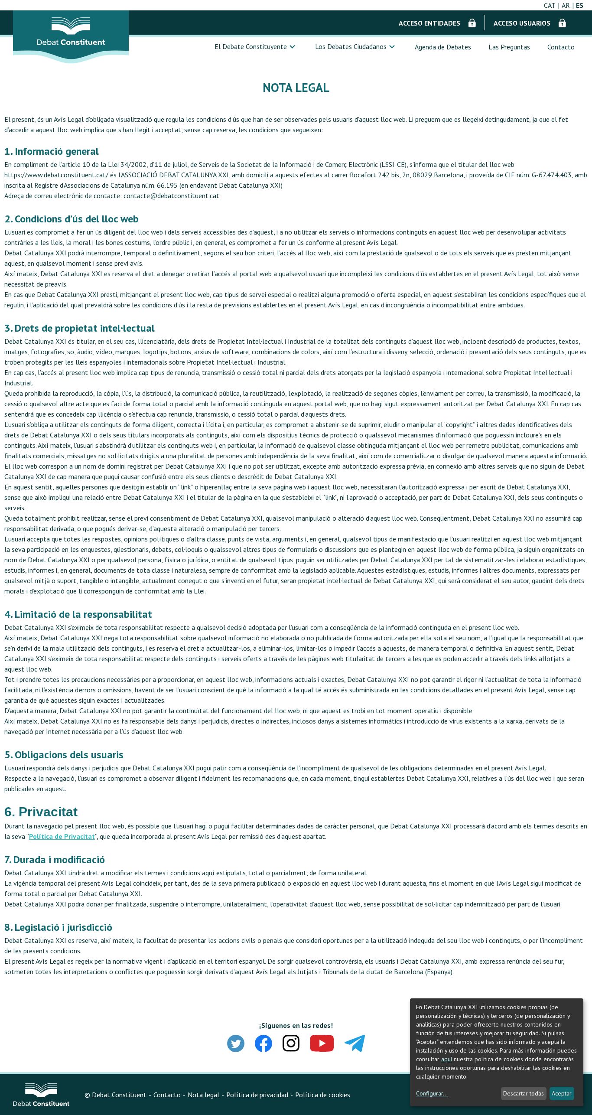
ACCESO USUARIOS (523, 23)
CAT (550, 5)
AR (566, 5)
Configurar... (432, 1093)
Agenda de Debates (443, 46)
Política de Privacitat (62, 836)
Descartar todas (523, 1093)
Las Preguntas (509, 46)
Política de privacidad (257, 1094)
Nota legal (203, 1094)
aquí (446, 1059)
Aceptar (562, 1093)
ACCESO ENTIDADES (430, 23)
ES (579, 5)
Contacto (561, 46)
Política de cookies (322, 1094)
